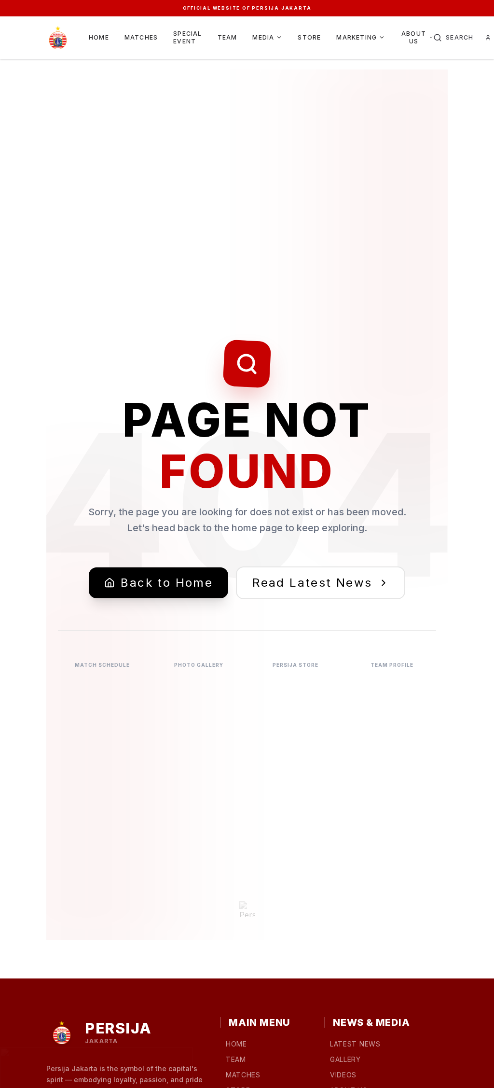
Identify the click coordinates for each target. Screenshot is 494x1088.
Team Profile (391, 665)
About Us (413, 37)
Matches (141, 37)
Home (99, 37)
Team (227, 37)
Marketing (356, 37)
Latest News (355, 1044)
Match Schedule (102, 665)
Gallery (345, 1059)
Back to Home (167, 583)
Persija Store (295, 665)
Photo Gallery (198, 665)
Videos (343, 1075)
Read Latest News (312, 583)
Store (309, 37)
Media (263, 37)
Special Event (187, 37)
